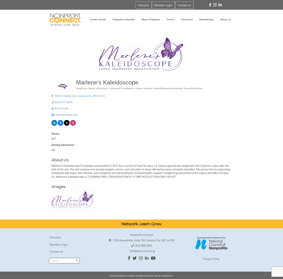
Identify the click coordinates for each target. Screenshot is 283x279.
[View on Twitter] (67, 124)
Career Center (98, 19)
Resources (187, 19)
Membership (206, 19)
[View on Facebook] (60, 124)
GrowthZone (166, 275)
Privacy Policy (211, 259)
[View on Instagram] (73, 124)
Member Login (163, 5)
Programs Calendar (124, 19)
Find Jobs (143, 5)
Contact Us (184, 5)
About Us (225, 19)
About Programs (150, 19)
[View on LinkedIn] (54, 124)
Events (170, 19)
